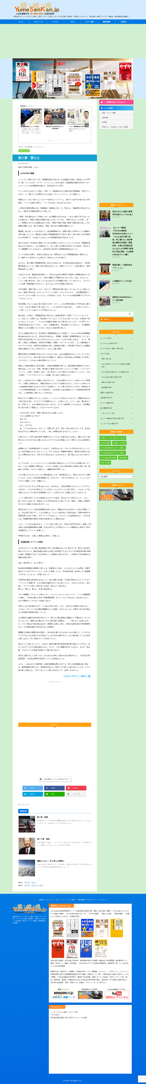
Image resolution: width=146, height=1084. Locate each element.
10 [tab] (70, 140)
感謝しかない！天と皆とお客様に (50, 861)
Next (87, 125)
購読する (106, 319)
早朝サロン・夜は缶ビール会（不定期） (115, 127)
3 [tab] (46, 140)
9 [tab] (67, 140)
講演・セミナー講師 (109, 113)
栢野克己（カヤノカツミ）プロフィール (51, 900)
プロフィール (38, 22)
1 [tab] (39, 140)
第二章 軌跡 (42, 817)
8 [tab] (63, 140)
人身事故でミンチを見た (122, 281)
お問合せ (124, 22)
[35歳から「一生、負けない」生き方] (117, 936)
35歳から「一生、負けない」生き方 (113, 438)
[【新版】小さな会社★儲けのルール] (87, 936)
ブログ (72, 22)
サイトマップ (103, 900)
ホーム (21, 22)
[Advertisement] (73, 41)
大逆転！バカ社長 (119, 443)
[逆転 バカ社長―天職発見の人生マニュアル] (86, 956)
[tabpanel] (31, 123)
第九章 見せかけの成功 (34, 885)
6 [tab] (56, 140)
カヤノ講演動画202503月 (55, 126)
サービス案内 (108, 108)
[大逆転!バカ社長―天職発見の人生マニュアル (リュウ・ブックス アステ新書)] (72, 956)
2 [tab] (43, 140)
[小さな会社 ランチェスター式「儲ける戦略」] (58, 936)
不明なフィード (117, 485)
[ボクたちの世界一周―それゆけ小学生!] (101, 956)
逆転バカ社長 (105, 462)
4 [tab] (49, 140)
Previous (23, 125)
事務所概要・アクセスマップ (87, 900)
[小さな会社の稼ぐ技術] (72, 936)
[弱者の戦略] (102, 936)
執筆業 (104, 122)
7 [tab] (60, 140)
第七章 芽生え (30, 883)
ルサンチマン (25, 804)
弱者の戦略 (123, 458)
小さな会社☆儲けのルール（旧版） (113, 453)
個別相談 (105, 117)
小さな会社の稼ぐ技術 (108, 458)
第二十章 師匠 (43, 839)
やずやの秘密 (105, 443)
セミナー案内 (89, 22)
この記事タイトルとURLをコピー (56, 779)
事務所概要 (106, 22)
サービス (55, 22)
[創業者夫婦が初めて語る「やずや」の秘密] (58, 956)
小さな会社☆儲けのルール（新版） (113, 448)
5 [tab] (53, 140)
